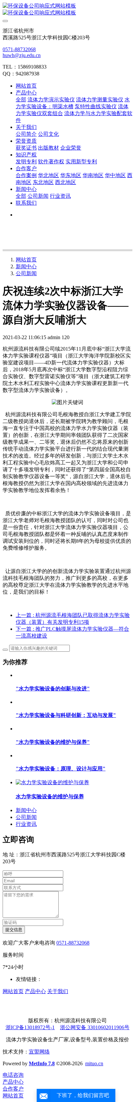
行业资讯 (26, 824)
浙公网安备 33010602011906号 (94, 1027)
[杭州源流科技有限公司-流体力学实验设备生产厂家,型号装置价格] (67, 9)
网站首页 (26, 86)
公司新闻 (26, 273)
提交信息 (13, 929)
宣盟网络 (39, 1051)
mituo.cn (94, 1063)
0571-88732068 (19, 49)
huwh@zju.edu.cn (22, 55)
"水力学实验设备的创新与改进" (53, 688)
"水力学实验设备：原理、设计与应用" (61, 768)
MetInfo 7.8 (42, 1063)
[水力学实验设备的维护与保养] (52, 782)
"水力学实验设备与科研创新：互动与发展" (66, 715)
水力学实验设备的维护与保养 (50, 796)
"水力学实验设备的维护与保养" (53, 742)
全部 (21, 99)
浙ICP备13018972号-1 (30, 1027)
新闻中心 (26, 266)
